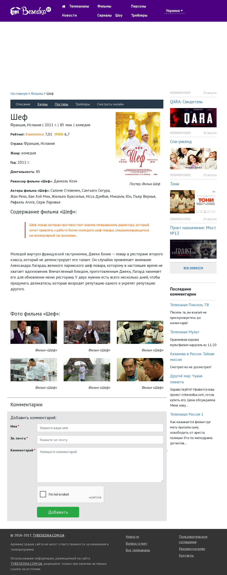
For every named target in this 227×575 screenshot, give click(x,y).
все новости (193, 267)
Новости (69, 15)
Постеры (61, 104)
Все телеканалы (138, 550)
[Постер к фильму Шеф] (138, 144)
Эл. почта (19, 438)
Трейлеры (139, 15)
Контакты (186, 555)
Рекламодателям (192, 548)
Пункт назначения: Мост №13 (193, 230)
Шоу (118, 15)
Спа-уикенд (181, 141)
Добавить (58, 512)
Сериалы (104, 15)
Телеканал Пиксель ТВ (189, 304)
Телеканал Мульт (184, 331)
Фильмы (104, 6)
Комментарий (22, 450)
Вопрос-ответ (136, 543)
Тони (174, 183)
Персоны (138, 6)
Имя (14, 426)
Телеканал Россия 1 (186, 414)
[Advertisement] (113, 56)
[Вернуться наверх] (219, 561)
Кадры (42, 104)
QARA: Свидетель (186, 101)
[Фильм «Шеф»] (33, 331)
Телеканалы (79, 6)
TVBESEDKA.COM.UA (48, 535)
